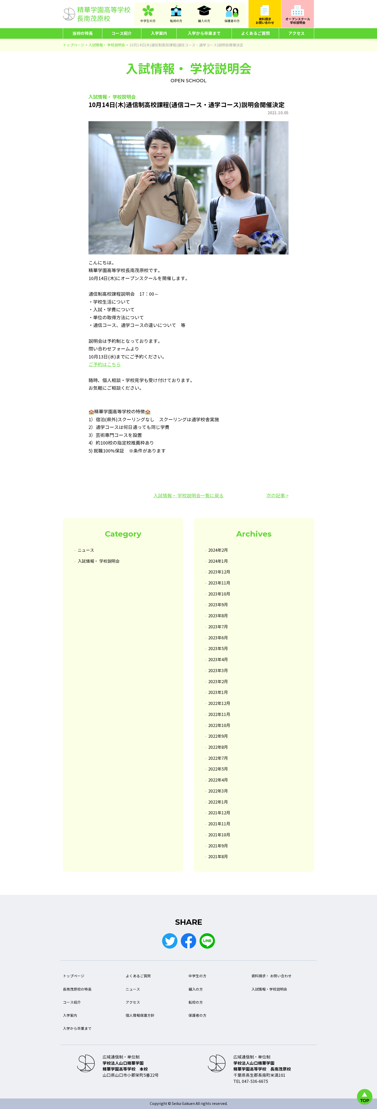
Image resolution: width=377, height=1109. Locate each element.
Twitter (169, 941)
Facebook (188, 941)
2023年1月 (218, 692)
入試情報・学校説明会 (269, 989)
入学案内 (159, 33)
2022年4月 (218, 780)
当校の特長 (82, 33)
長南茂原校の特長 (77, 989)
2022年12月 (219, 703)
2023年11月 (219, 583)
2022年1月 (218, 802)
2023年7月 (218, 626)
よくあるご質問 (255, 33)
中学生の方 (148, 21)
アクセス (296, 33)
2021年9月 (218, 846)
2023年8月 (218, 615)
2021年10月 (219, 835)
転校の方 (176, 21)
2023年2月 (218, 681)
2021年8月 (218, 856)
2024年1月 (218, 561)
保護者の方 (232, 21)
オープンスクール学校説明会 (297, 21)
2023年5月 (218, 648)
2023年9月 (218, 604)
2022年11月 (219, 714)
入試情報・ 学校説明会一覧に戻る (188, 496)
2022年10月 (219, 725)
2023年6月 (218, 637)
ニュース (86, 550)
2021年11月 (219, 824)
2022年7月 (218, 758)
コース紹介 (121, 33)
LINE (207, 941)
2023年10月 (219, 594)
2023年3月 (218, 670)
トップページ (73, 976)
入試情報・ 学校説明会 (99, 561)
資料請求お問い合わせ (265, 21)
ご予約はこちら (104, 364)
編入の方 (204, 21)
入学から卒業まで (204, 33)
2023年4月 (218, 659)
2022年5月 (218, 769)
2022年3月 (218, 791)
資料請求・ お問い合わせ (271, 976)
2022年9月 (218, 736)
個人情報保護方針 (140, 1015)
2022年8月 (218, 747)
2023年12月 (219, 572)
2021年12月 (219, 812)
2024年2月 (218, 550)
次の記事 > (277, 496)
